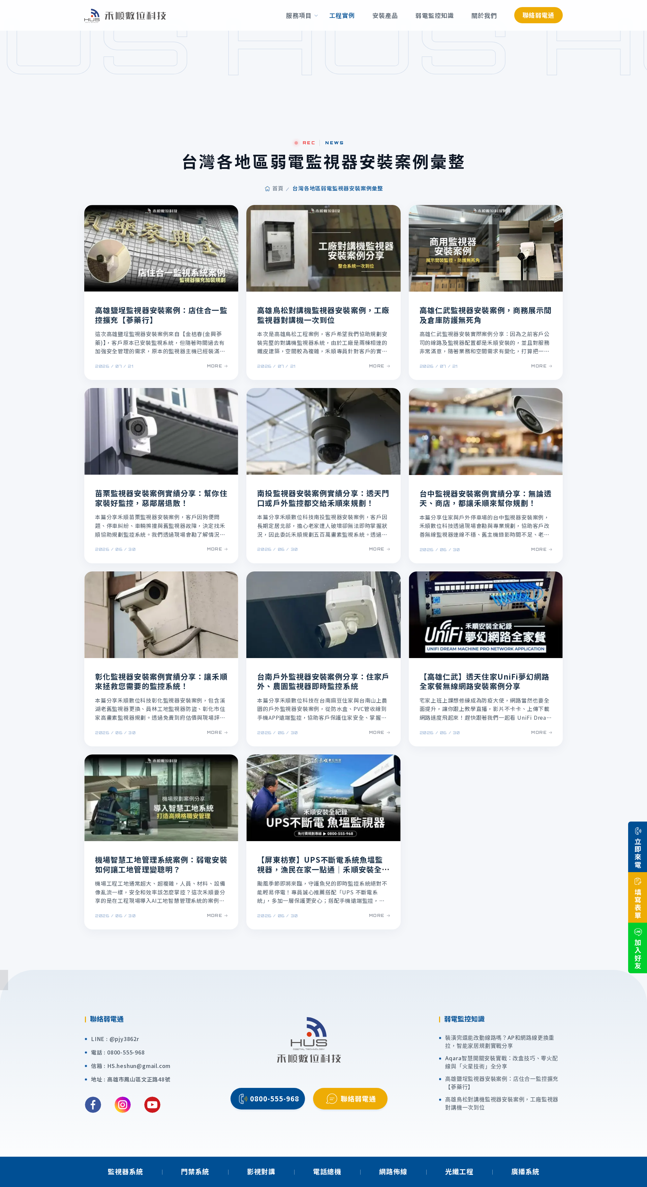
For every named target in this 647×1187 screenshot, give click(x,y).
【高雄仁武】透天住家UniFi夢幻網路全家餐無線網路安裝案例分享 (485, 681)
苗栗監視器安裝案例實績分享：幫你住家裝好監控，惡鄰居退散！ (161, 497)
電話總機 (327, 1171)
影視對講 (261, 1171)
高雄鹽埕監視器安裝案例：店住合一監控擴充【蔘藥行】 (161, 314)
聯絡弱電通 (539, 14)
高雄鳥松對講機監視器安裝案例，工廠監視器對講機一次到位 (323, 314)
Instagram (123, 1105)
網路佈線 (393, 1171)
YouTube (152, 1105)
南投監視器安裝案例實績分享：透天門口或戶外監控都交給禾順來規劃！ (323, 497)
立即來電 (638, 853)
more (215, 365)
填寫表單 (638, 903)
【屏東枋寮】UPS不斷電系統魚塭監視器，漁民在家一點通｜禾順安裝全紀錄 (323, 869)
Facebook (93, 1105)
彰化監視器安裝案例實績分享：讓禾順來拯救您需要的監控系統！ (161, 681)
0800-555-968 (126, 1052)
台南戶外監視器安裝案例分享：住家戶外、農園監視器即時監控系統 (323, 681)
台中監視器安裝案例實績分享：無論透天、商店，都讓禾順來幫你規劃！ (486, 498)
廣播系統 (525, 1171)
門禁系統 (195, 1171)
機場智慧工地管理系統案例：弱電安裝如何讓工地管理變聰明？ (161, 864)
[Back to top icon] (637, 1172)
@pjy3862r (124, 1039)
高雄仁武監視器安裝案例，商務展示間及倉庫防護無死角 (486, 314)
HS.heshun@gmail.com (139, 1066)
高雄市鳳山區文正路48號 (139, 1079)
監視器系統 (125, 1171)
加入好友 (638, 954)
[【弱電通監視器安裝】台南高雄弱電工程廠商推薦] (125, 15)
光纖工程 (459, 1171)
